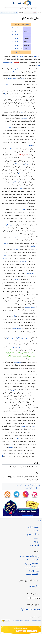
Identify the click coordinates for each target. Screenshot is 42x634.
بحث (34, 12)
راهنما (36, 538)
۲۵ (12, 31)
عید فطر (17, 164)
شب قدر (27, 164)
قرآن (14, 148)
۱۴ (18, 42)
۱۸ (15, 31)
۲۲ (15, 45)
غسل (20, 188)
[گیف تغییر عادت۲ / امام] (21, 630)
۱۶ (18, 48)
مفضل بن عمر (12, 78)
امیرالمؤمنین (28, 273)
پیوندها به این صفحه (29, 556)
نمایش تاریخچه (5, 12)
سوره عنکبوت (20, 338)
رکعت (31, 145)
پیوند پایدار (34, 570)
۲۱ (15, 42)
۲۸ (12, 42)
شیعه (33, 273)
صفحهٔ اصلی (33, 527)
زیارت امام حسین (17, 328)
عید (21, 453)
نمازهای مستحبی (30, 307)
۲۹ (12, 45)
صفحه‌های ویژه (32, 563)
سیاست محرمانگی (37, 620)
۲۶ (12, 35)
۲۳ (15, 48)
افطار (16, 69)
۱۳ (18, 38)
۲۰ (15, 38)
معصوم (33, 393)
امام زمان (21, 173)
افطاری (17, 237)
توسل (22, 112)
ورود (39, 520)
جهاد (28, 255)
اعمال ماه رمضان (30, 485)
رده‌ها (38, 485)
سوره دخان (9, 224)
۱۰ (17, 28)
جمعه (24, 167)
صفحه (39, 12)
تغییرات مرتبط (32, 559)
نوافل (9, 127)
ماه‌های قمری (19, 56)
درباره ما (35, 541)
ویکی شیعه (34, 586)
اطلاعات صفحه (32, 574)
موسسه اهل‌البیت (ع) (30, 609)
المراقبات (16, 62)
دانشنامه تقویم (21, 52)
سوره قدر (14, 72)
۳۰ (12, 48)
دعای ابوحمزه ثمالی (22, 154)
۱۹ (15, 35)
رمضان (27, 24)
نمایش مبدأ (14, 12)
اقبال (22, 78)
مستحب (32, 69)
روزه (5, 93)
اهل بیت (4, 258)
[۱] (2, 456)
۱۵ (18, 45)
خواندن (21, 12)
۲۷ (12, 38)
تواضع (33, 426)
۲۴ (12, 28)
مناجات (23, 426)
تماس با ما (34, 545)
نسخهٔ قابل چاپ (32, 567)
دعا (11, 148)
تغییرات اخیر (33, 530)
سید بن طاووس (18, 347)
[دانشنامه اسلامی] (21, 3)
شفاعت (18, 438)
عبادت (4, 255)
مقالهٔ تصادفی (33, 534)
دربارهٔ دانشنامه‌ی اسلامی (25, 620)
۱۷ (15, 28)
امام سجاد (17, 362)
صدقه (16, 279)
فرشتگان (23, 261)
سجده (11, 447)
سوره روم (27, 338)
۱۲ (17, 35)
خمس (33, 93)
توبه (7, 84)
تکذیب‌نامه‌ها (16, 620)
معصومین (24, 118)
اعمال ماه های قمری (32, 488)
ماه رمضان (36, 56)
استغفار (15, 182)
